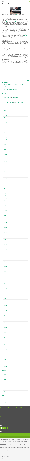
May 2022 (5, 190)
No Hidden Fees (2, 419)
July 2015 (5, 313)
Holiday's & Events (6, 382)
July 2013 (5, 354)
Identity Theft (20, 70)
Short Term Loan (9, 413)
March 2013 (5, 361)
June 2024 (5, 147)
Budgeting (17, 411)
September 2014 (5, 330)
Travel (4, 391)
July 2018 (5, 254)
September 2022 (5, 183)
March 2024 (5, 152)
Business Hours (2, 414)
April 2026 (5, 112)
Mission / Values (2, 408)
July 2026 (5, 107)
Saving (6, 70)
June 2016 (5, 295)
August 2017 (5, 271)
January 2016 (5, 303)
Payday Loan (8, 412)
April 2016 (5, 298)
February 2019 (5, 242)
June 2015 (5, 315)
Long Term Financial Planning (19, 409)
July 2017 (5, 273)
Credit (9, 70)
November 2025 (5, 120)
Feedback (2, 413)
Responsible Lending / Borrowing (19, 408)
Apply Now (24, 434)
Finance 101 (16, 434)
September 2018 (5, 251)
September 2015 (5, 310)
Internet (23, 70)
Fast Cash (2, 417)
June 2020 (5, 215)
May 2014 (5, 337)
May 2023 (5, 169)
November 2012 (5, 366)
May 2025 (5, 130)
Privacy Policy (8, 409)
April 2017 (5, 278)
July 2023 (5, 166)
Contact (2, 410)
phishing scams (25, 35)
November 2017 (5, 266)
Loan (24, 70)
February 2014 (5, 342)
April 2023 (5, 171)
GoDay (5, 27)
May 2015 (5, 317)
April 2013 (5, 359)
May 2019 (5, 237)
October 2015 (5, 308)
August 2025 (5, 125)
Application (8, 408)
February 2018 (5, 261)
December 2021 (5, 198)
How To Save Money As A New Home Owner (19, 100)
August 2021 (5, 203)
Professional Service (3, 418)
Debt (13, 70)
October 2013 (5, 349)
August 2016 (5, 291)
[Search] (28, 80)
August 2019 (5, 232)
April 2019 (5, 239)
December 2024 (5, 137)
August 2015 (5, 312)
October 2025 (5, 122)
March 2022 (5, 193)
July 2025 (5, 127)
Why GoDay (12, 434)
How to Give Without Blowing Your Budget (8, 102)
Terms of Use (8, 410)
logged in (6, 79)
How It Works (8, 434)
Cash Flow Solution (3, 422)
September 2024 (5, 142)
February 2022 (5, 195)
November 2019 (5, 227)
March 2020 (5, 220)
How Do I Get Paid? (9, 411)
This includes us (17, 14)
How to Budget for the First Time (17, 99)
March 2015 (5, 320)
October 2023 (5, 161)
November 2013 (5, 347)
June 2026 (5, 108)
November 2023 (5, 159)
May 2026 (5, 110)
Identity (18, 70)
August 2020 (5, 212)
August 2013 (5, 352)
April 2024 (5, 151)
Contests (5, 374)
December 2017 (5, 264)
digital (14, 70)
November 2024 (5, 139)
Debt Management (18, 413)
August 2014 (5, 332)
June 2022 (5, 188)
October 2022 (5, 181)
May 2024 (5, 149)
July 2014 (5, 334)
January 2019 (5, 244)
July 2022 (5, 186)
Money (5, 70)
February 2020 (5, 222)
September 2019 (5, 230)
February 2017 (5, 281)
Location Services (3, 411)
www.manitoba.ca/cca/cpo (3, 451)
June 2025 (5, 129)
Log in (3, 397)
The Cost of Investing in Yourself (7, 97)
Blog (21, 434)
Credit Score (11, 70)
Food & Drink (5, 377)
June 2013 (5, 356)
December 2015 (5, 305)
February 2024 (5, 154)
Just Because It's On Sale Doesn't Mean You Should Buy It (10, 95)
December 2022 (5, 178)
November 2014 (5, 327)
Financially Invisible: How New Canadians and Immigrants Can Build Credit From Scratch (13, 84)
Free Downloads (5, 379)
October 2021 (5, 200)
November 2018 (5, 247)
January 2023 (5, 176)
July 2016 (5, 293)
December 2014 (5, 325)
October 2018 (5, 249)
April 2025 (5, 132)
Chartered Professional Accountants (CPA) (11, 21)
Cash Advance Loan (6, 372)
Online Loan (2, 421)
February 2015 (5, 322)
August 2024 (5, 144)
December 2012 (5, 364)
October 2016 (5, 288)
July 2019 (5, 234)
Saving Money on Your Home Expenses (8, 99)
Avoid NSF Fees (2, 420)
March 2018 (5, 259)
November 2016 (5, 286)
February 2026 (5, 115)
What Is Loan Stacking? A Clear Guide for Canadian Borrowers (10, 91)
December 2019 (5, 225)
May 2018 (5, 256)
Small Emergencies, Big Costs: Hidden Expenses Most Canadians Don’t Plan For (12, 86)
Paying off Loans (17, 410)
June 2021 (5, 205)
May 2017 (5, 276)
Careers (2, 409)
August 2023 (5, 164)
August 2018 (5, 252)
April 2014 (5, 339)
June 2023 (5, 168)
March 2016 (5, 300)
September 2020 (5, 210)
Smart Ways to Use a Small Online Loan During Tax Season (10, 89)
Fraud (16, 70)
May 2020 (5, 217)
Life (3, 70)
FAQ (1, 412)
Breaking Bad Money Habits (15, 97)
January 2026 (5, 117)
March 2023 (5, 173)
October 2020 (5, 208)
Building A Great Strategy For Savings (22, 95)
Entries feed (4, 399)
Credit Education (17, 412)
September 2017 (5, 269)
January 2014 (5, 344)
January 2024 (5, 156)
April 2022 (5, 191)
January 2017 (5, 283)
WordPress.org (4, 402)
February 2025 (5, 134)
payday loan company (24, 15)
